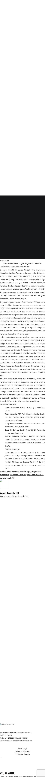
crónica (3, 471)
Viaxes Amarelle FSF (10, 263)
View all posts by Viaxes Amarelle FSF (14, 496)
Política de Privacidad (22, 751)
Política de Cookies (22, 754)
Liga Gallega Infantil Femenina (31, 263)
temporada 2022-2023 (35, 475)
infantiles (23, 471)
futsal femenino (13, 471)
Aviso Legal (22, 748)
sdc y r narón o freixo (18, 475)
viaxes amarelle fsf (7, 478)
